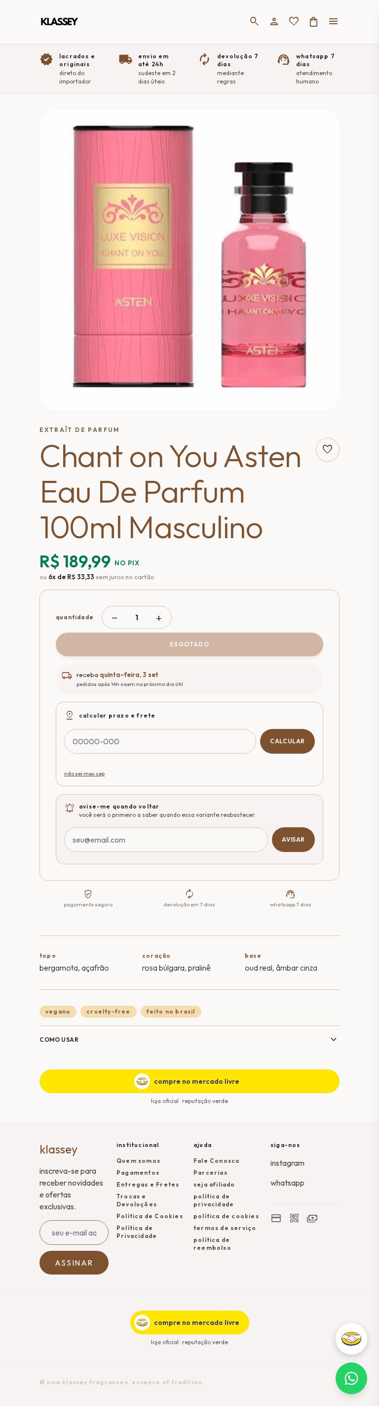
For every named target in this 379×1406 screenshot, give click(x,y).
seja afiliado (214, 1184)
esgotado (189, 644)
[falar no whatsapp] (351, 1378)
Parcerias (210, 1172)
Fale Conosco (216, 1160)
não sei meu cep (84, 773)
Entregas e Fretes (147, 1184)
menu (334, 22)
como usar (189, 1040)
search (255, 22)
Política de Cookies (149, 1216)
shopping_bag (314, 22)
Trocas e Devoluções (136, 1200)
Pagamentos (137, 1172)
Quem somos (138, 1160)
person (274, 22)
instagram (287, 1163)
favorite (294, 22)
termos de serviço (224, 1228)
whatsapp (287, 1183)
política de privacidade (213, 1200)
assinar (74, 1263)
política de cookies (226, 1216)
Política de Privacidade (136, 1231)
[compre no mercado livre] (351, 1339)
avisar (293, 839)
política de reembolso (212, 1243)
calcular (287, 741)
